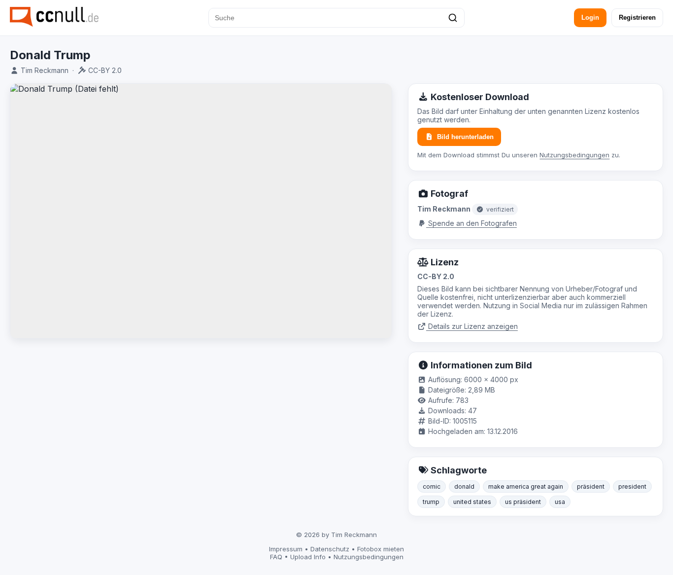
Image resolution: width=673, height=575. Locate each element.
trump (431, 501)
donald (464, 486)
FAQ (276, 557)
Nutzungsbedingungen (574, 155)
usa (560, 501)
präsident (591, 486)
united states (472, 501)
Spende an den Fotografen (471, 223)
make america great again (525, 486)
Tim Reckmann (44, 70)
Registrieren (637, 17)
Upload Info (308, 557)
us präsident (523, 501)
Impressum (286, 549)
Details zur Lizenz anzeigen (472, 326)
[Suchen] (453, 18)
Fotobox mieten (380, 549)
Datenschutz (329, 549)
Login (590, 17)
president (632, 486)
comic (431, 486)
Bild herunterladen (465, 137)
